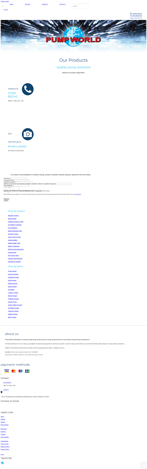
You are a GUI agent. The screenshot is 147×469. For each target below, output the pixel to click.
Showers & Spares (14, 262)
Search (6, 9)
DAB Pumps (12, 280)
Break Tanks (12, 219)
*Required (6, 199)
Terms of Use (5, 444)
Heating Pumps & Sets (15, 222)
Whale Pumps (13, 314)
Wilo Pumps (12, 317)
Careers (3, 434)
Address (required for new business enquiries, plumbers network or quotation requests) (30, 184)
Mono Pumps (12, 296)
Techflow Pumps (13, 308)
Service (45, 4)
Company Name (9, 180)
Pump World (12, 271)
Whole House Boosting (16, 249)
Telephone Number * (10, 182)
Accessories (12, 252)
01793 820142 (7, 382)
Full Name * (7, 178)
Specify (27, 4)
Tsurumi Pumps (13, 311)
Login (2, 454)
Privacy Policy (78, 194)
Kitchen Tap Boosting (15, 258)
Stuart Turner (12, 302)
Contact (62, 4)
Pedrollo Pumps (13, 299)
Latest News (4, 441)
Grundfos (11, 290)
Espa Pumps (12, 286)
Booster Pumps (13, 215)
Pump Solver (5, 425)
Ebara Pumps (12, 283)
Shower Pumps (13, 234)
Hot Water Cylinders (15, 225)
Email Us (6, 389)
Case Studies (5, 437)
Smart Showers (13, 274)
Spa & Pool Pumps (14, 237)
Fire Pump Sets (13, 255)
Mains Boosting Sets (15, 231)
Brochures (4, 429)
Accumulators (12, 228)
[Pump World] (5, 1)
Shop (11, 4)
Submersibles (12, 240)
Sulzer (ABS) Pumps (15, 305)
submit (6, 200)
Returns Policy (5, 446)
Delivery (3, 431)
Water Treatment (13, 246)
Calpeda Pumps (13, 277)
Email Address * (9, 185)
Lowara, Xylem (13, 293)
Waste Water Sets (14, 243)
